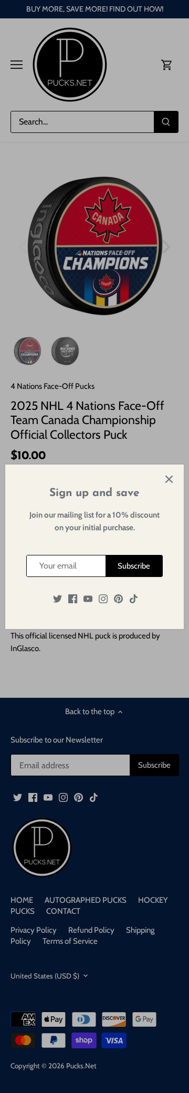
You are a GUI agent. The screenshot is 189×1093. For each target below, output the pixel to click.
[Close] (169, 479)
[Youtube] (87, 598)
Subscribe (134, 566)
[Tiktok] (133, 598)
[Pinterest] (118, 598)
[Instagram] (103, 598)
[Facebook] (72, 598)
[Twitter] (57, 598)
